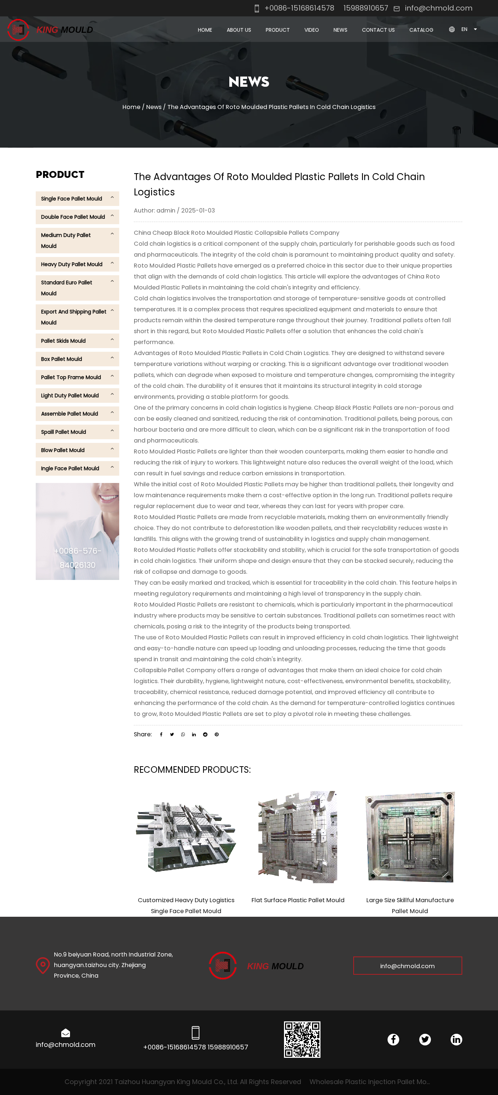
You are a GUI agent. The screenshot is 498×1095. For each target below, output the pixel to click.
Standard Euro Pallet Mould (66, 288)
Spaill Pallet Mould (63, 432)
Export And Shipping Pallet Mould (73, 317)
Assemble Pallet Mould (69, 413)
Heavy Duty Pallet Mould (71, 264)
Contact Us (378, 30)
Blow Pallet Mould (63, 450)
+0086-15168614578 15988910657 (325, 8)
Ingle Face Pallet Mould (70, 468)
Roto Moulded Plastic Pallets (176, 265)
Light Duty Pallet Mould (70, 395)
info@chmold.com (438, 8)
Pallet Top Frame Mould (71, 377)
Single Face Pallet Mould (289, 42)
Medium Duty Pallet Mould (66, 240)
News (340, 30)
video (311, 30)
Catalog (421, 30)
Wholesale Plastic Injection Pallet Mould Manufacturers (371, 1081)
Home (205, 30)
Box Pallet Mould (61, 359)
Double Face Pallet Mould (73, 217)
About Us (239, 30)
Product (278, 30)
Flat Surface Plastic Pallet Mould (298, 900)
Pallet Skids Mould (63, 340)
